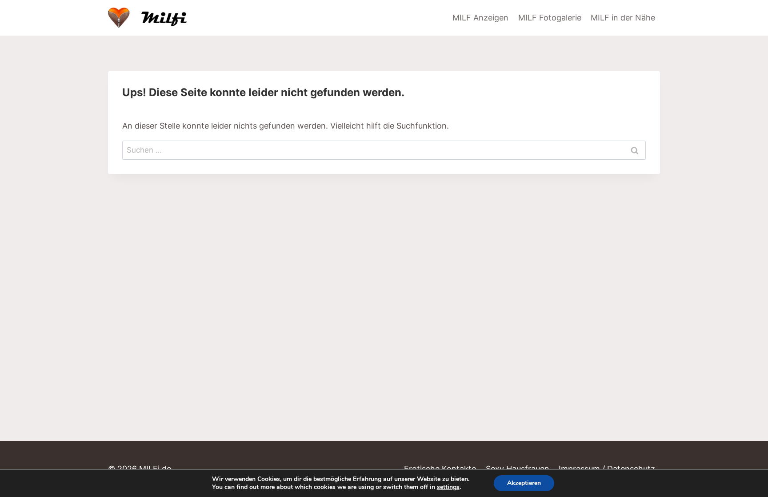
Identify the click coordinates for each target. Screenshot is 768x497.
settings (448, 487)
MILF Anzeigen (480, 17)
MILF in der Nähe (623, 17)
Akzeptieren (524, 483)
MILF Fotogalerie (549, 17)
